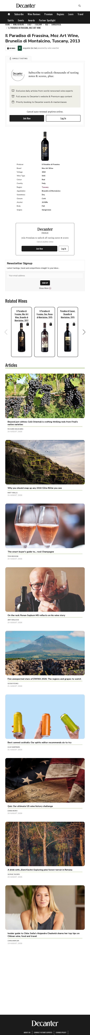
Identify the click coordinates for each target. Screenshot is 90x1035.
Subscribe (19, 14)
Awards (31, 20)
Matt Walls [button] (12, 493)
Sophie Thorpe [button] (14, 874)
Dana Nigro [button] (13, 811)
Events (21, 20)
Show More (44, 288)
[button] (18, 58)
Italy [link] (29, 24)
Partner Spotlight (47, 20)
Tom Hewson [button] (13, 556)
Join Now (27, 118)
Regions (60, 14)
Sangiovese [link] (56, 24)
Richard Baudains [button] (15, 429)
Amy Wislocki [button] (13, 620)
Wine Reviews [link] (18, 24)
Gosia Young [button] (13, 684)
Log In (63, 118)
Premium (48, 14)
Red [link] (46, 24)
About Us (27, 1032)
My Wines (12, 48)
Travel (80, 14)
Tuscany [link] (38, 24)
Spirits (11, 20)
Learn (70, 14)
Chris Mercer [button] (13, 941)
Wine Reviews (34, 14)
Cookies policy (61, 1032)
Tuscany (45, 187)
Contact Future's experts (43, 1032)
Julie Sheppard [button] (14, 747)
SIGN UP (45, 283)
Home (7, 24)
